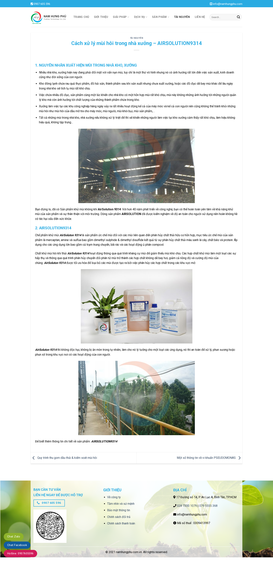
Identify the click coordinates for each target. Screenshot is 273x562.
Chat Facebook (17, 545)
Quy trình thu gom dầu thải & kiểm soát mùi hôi (67, 458)
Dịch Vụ (139, 17)
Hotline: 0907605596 (20, 553)
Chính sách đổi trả (118, 517)
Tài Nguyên (182, 17)
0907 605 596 (42, 4)
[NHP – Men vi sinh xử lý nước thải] (49, 17)
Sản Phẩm (159, 17)
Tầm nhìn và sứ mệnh (120, 503)
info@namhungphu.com (227, 4)
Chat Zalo (13, 536)
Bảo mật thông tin (118, 510)
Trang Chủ (81, 17)
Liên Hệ (200, 17)
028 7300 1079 (187, 506)
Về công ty (114, 497)
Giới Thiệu (101, 17)
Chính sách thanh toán (121, 523)
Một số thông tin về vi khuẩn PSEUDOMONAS (206, 458)
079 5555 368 (208, 506)
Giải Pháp (120, 17)
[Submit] (238, 17)
